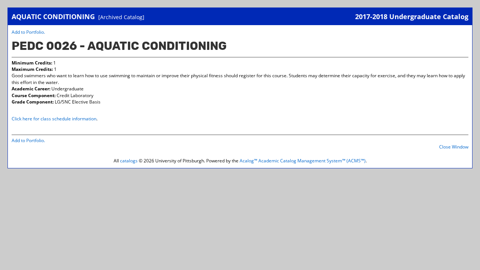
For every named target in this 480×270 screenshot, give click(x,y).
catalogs (129, 161)
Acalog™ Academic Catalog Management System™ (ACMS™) (303, 161)
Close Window (453, 147)
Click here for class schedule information (54, 119)
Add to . (28, 32)
